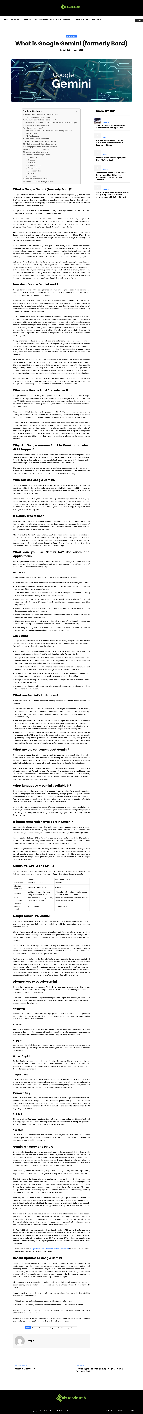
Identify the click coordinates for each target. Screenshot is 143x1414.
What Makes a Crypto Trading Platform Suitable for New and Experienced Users (109, 142)
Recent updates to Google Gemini (39, 181)
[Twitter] (128, 1410)
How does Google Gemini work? (38, 117)
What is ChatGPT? (25, 1368)
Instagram (121, 1410)
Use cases (32, 133)
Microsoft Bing (35, 171)
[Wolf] (21, 1341)
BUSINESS (106, 154)
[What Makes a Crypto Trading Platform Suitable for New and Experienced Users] (97, 135)
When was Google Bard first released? (40, 120)
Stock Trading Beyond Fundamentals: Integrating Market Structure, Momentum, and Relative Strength (113, 194)
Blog (104, 137)
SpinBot (33, 173)
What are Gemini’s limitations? (37, 139)
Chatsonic (33, 157)
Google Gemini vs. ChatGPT (36, 152)
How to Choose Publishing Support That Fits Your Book (111, 158)
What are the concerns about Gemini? (41, 141)
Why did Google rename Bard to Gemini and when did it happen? (51, 122)
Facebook (109, 1410)
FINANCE (106, 122)
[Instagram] (115, 1410)
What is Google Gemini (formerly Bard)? (41, 114)
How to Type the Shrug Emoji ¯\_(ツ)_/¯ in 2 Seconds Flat (99, 1370)
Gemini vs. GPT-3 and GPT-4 (37, 149)
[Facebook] (104, 1410)
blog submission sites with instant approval (49, 1249)
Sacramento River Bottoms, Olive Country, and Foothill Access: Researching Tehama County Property (111, 176)
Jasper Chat (35, 168)
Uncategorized (71, 36)
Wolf (64, 50)
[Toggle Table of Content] (76, 111)
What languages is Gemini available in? (41, 144)
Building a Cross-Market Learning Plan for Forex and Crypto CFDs (111, 126)
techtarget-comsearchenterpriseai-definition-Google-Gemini (54, 1328)
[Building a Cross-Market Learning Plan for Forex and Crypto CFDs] (97, 120)
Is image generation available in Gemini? (41, 146)
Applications (34, 136)
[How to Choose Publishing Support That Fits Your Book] (97, 153)
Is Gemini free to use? (34, 128)
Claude (32, 160)
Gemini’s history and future (37, 179)
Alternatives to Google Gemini (38, 155)
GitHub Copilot (36, 165)
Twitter (132, 1410)
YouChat (33, 176)
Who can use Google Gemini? (37, 125)
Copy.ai (32, 163)
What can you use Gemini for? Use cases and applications (48, 130)
